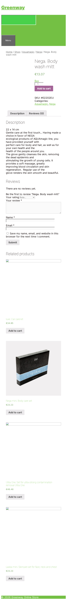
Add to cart (44, 88)
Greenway (13, 7)
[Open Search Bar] (5, 29)
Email (10, 225)
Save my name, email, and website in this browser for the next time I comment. (32, 235)
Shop (17, 52)
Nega (39, 52)
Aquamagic (28, 52)
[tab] (17, 113)
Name (10, 217)
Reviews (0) (36, 113)
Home (9, 52)
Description (17, 113)
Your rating (12, 197)
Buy (37, 80)
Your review (14, 200)
